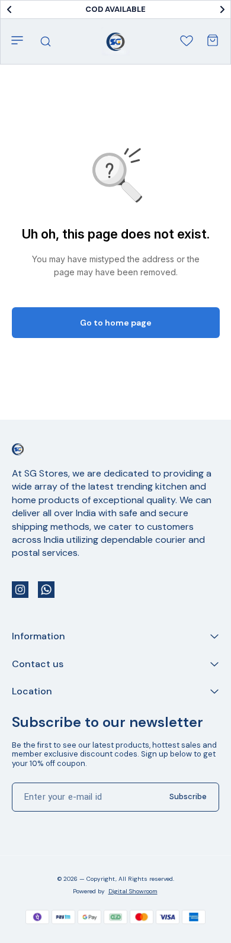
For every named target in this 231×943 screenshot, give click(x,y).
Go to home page (116, 322)
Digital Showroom (133, 891)
